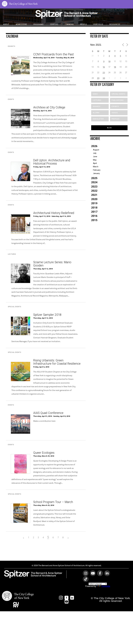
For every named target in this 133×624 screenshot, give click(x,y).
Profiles (115, 119)
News (95, 94)
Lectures (97, 100)
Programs (39, 24)
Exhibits (115, 106)
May (95, 160)
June (95, 156)
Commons (69, 24)
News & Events (10, 29)
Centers (54, 24)
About (6, 24)
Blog (109, 128)
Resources (114, 24)
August (96, 150)
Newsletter (98, 119)
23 (104, 72)
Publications (118, 100)
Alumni (96, 113)
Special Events (118, 94)
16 (104, 66)
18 (115, 66)
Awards (96, 106)
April (95, 163)
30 (104, 78)
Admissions (21, 24)
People (83, 24)
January (96, 173)
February (96, 170)
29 (98, 78)
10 (109, 61)
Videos (115, 113)
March (95, 166)
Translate (105, 586)
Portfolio (98, 24)
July (94, 153)
